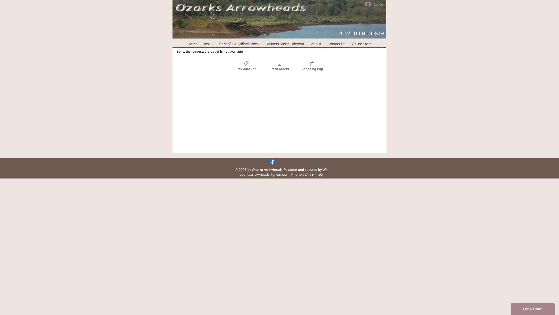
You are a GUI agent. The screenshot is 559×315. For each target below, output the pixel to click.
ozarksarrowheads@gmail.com (265, 174)
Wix (325, 170)
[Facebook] (272, 161)
